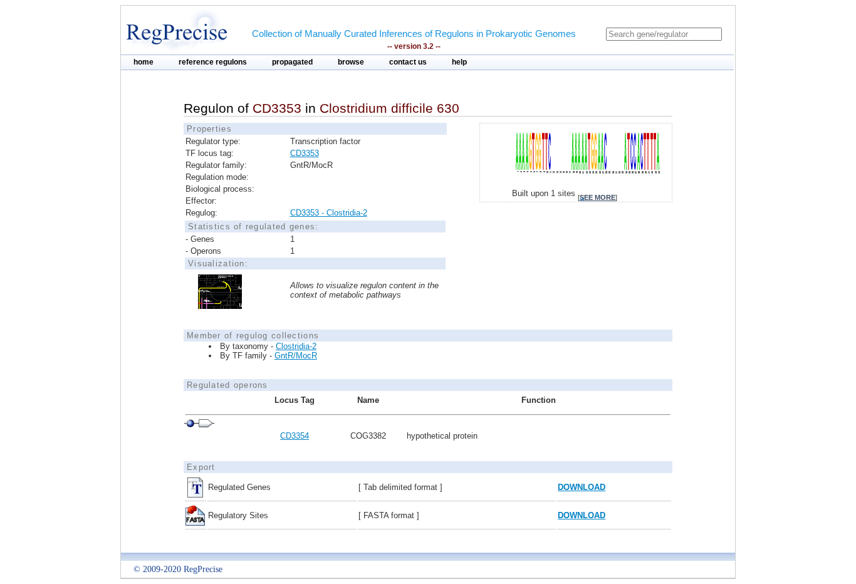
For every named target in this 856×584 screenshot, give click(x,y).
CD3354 (294, 436)
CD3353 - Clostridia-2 (328, 212)
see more (597, 197)
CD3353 (304, 153)
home (143, 62)
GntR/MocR (295, 355)
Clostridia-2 (296, 346)
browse (351, 62)
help (459, 62)
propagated (292, 62)
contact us (408, 62)
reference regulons (213, 62)
